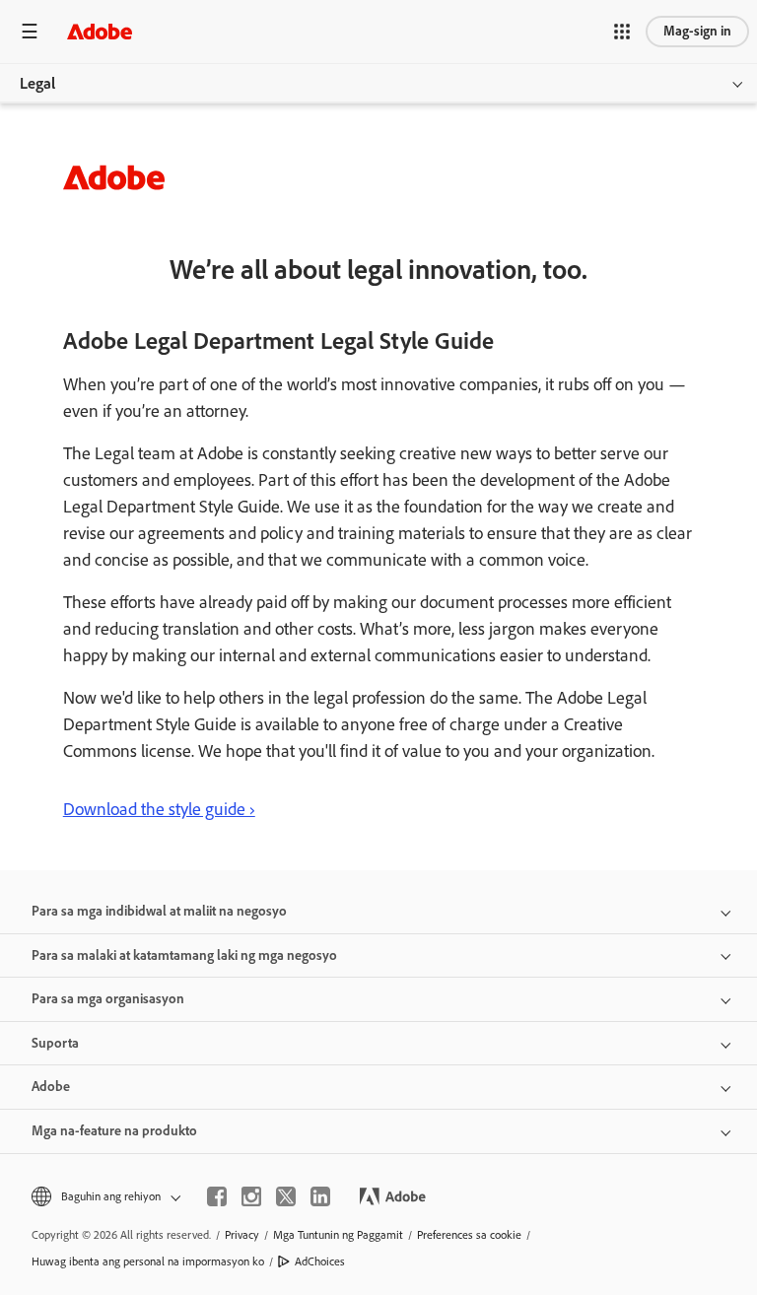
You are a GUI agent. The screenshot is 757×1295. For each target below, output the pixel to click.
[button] (622, 31)
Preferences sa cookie (469, 1235)
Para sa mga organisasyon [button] (108, 998)
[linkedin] (320, 1196)
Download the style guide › (159, 809)
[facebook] (217, 1196)
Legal (37, 83)
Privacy (242, 1235)
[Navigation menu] (29, 31)
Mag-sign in (697, 31)
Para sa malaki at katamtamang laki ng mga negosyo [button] (184, 955)
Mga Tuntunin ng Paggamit (338, 1235)
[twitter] (286, 1196)
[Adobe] (99, 31)
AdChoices (320, 1261)
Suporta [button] (55, 1043)
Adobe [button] (51, 1086)
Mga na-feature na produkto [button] (114, 1131)
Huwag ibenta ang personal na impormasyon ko (148, 1261)
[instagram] (251, 1196)
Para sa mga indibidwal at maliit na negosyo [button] (159, 911)
